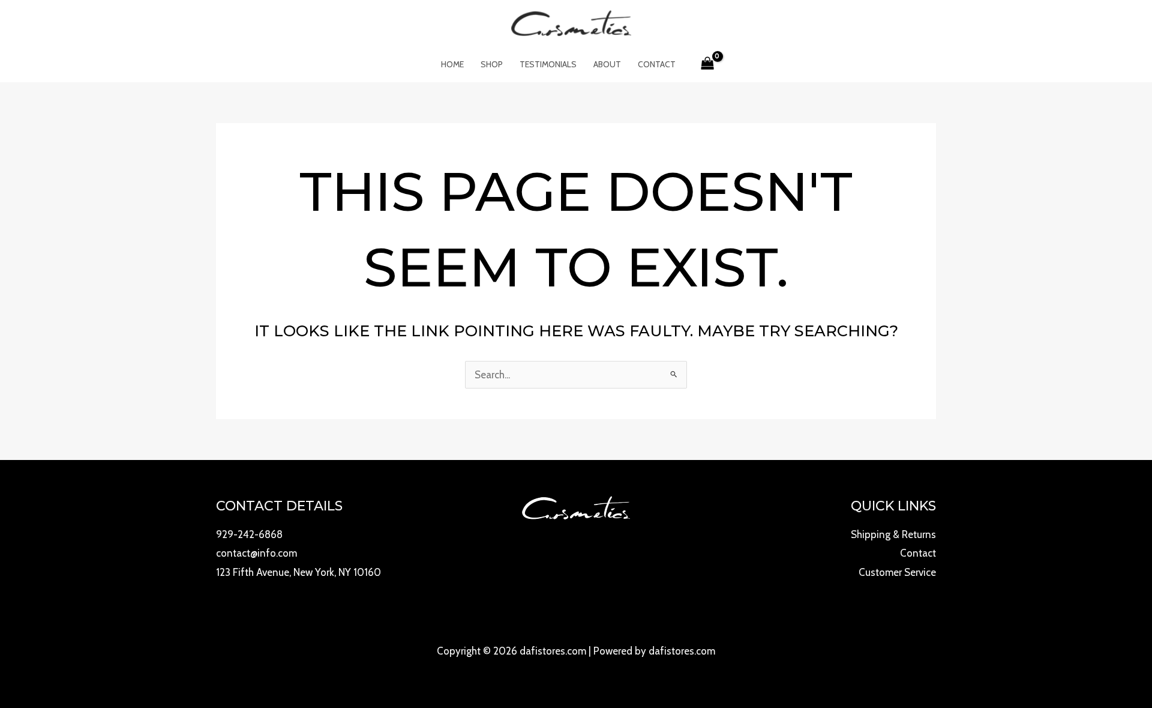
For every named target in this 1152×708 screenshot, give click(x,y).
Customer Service (897, 572)
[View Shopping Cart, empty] (708, 64)
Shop (492, 64)
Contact (657, 64)
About (607, 64)
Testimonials (548, 64)
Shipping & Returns (893, 534)
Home (452, 64)
